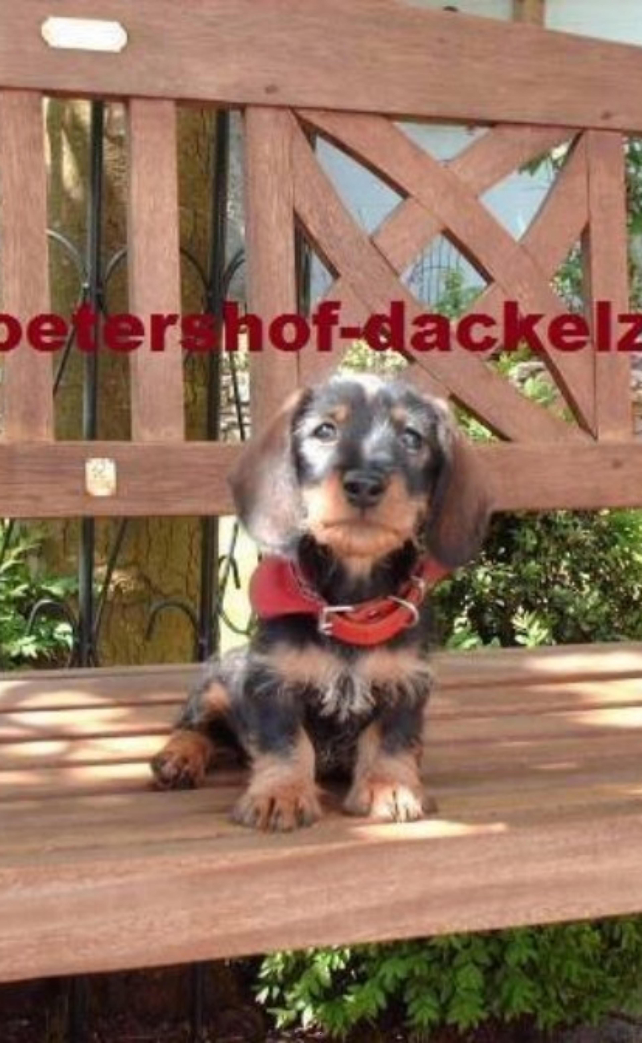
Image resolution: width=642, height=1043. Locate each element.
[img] (321, 521)
